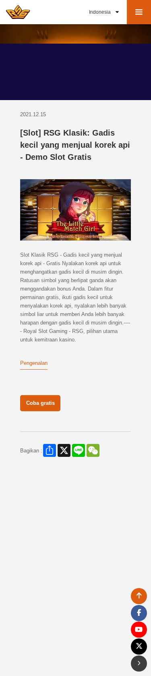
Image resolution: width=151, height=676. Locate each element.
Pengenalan (34, 363)
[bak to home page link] (18, 12)
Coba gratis (40, 403)
